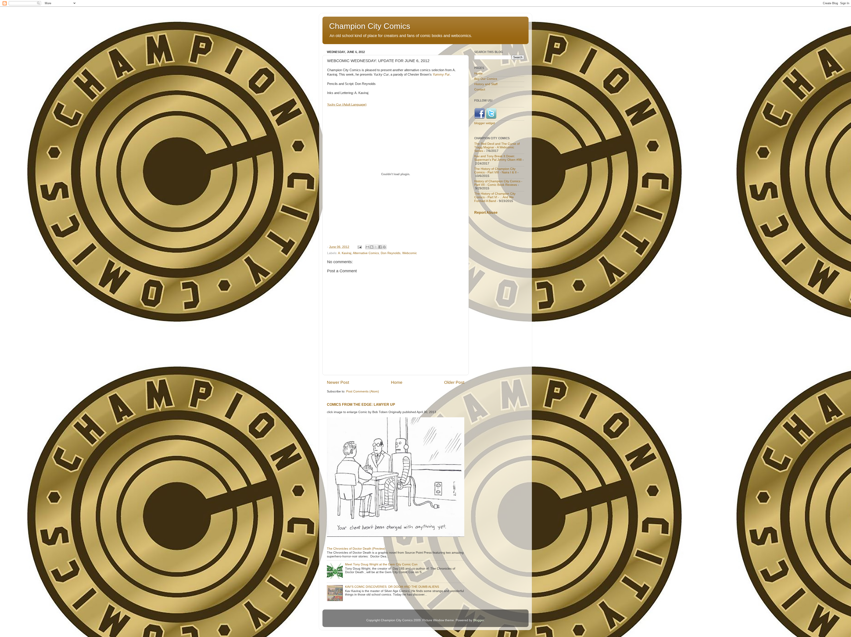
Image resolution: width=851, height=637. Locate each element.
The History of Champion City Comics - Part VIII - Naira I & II (495, 170)
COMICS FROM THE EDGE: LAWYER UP (361, 404)
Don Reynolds (390, 253)
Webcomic (409, 253)
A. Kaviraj (344, 253)
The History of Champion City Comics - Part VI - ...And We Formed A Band (494, 197)
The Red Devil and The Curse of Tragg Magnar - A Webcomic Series (497, 147)
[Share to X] (376, 247)
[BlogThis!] (371, 247)
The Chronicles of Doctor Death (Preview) (356, 548)
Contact (479, 89)
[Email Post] (359, 247)
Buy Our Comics (485, 78)
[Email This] (367, 247)
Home (396, 382)
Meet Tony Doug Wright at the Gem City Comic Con (381, 564)
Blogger (478, 620)
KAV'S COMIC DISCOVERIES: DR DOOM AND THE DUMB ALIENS (392, 586)
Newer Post (338, 382)
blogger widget (484, 123)
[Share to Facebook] (380, 247)
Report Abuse (486, 212)
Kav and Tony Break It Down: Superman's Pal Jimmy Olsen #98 (498, 158)
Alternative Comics (366, 253)
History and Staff (486, 84)
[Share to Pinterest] (384, 247)
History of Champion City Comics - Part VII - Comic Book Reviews (498, 183)
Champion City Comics (369, 26)
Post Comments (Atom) (362, 391)
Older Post (454, 382)
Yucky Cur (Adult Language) (347, 104)
